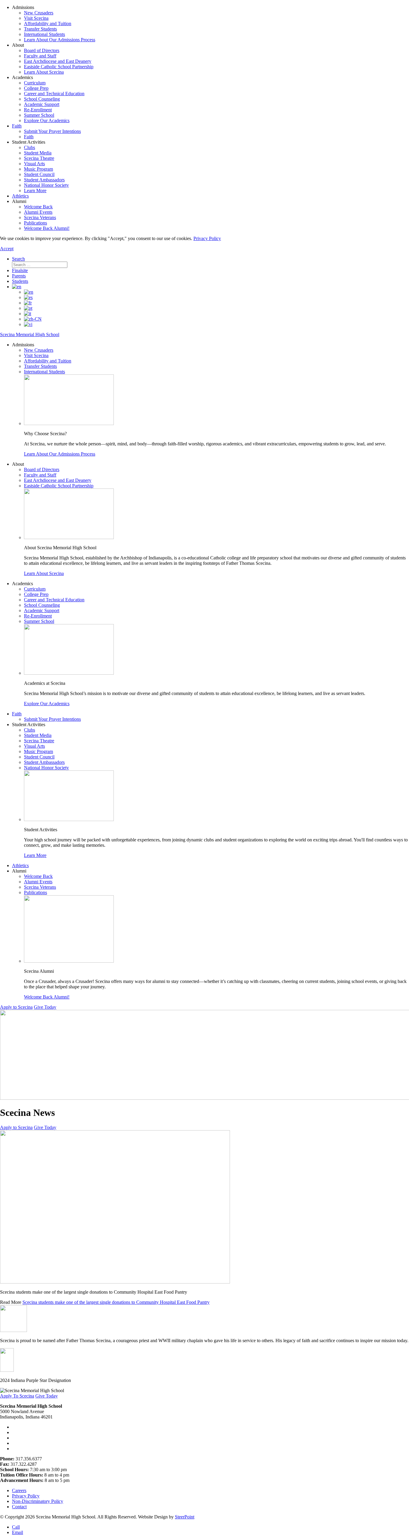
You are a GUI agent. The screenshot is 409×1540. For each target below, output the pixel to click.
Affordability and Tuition (47, 23)
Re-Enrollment (38, 109)
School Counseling (42, 98)
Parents (19, 275)
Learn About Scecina (44, 72)
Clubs (29, 147)
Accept (6, 248)
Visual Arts (34, 163)
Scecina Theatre (39, 158)
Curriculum (35, 82)
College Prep (36, 88)
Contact (19, 1506)
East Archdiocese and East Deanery (57, 61)
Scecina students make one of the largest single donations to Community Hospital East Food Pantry (116, 1302)
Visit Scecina (36, 18)
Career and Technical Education (54, 93)
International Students (44, 34)
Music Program (38, 169)
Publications (35, 222)
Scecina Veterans (40, 217)
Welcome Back (38, 206)
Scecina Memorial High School (29, 334)
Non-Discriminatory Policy (37, 1501)
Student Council (39, 174)
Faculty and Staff (40, 55)
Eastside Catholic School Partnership (58, 66)
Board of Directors (41, 50)
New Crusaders (38, 12)
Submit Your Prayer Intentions (52, 131)
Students (20, 281)
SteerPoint (184, 1516)
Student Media (37, 152)
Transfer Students (40, 28)
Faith (17, 125)
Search (18, 258)
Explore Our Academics (46, 120)
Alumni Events (38, 212)
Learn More (35, 190)
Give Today (45, 1007)
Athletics (20, 195)
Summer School (39, 115)
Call (16, 1527)
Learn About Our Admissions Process (59, 39)
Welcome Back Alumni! (46, 228)
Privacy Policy (207, 238)
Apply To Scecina (17, 1395)
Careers (19, 1490)
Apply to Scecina (16, 1007)
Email (17, 1532)
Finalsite (20, 270)
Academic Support (41, 104)
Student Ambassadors (44, 179)
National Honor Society (46, 185)
